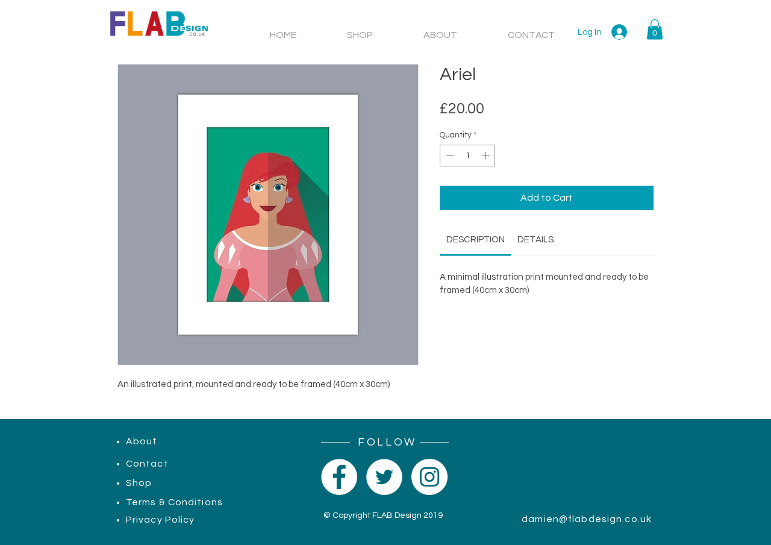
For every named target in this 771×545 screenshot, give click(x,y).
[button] (654, 29)
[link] (475, 239)
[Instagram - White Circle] (429, 477)
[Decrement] (449, 155)
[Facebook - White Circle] (339, 477)
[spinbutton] (467, 155)
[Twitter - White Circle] (384, 477)
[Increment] (486, 155)
